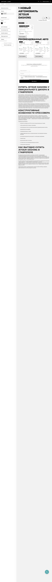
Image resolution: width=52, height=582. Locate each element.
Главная (2, 4)
